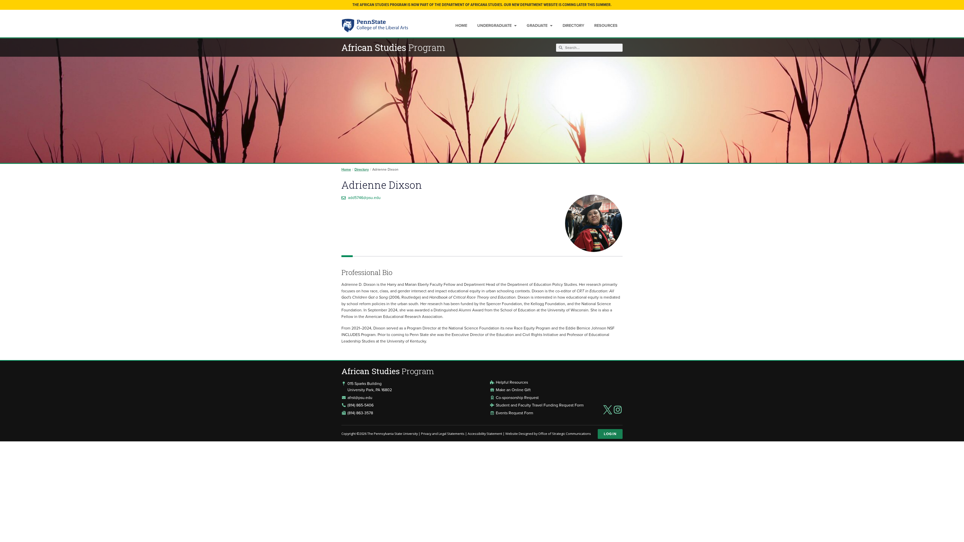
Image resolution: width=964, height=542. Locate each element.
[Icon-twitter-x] (607, 409)
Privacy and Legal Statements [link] (442, 433)
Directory (573, 25)
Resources (606, 25)
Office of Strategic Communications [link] (564, 433)
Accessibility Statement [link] (485, 433)
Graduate (537, 25)
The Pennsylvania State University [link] (392, 433)
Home (461, 25)
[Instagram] (617, 409)
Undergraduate (494, 25)
